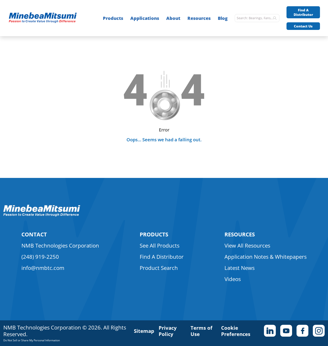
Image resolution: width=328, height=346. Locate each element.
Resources (199, 18)
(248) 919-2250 (40, 256)
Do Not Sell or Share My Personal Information (31, 340)
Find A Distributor (303, 12)
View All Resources (247, 245)
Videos (232, 279)
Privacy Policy (168, 331)
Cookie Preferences (235, 331)
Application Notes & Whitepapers (265, 256)
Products (113, 18)
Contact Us (303, 26)
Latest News (239, 267)
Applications (144, 18)
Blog (223, 18)
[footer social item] (270, 331)
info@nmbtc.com (42, 267)
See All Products (159, 245)
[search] (274, 18)
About (173, 18)
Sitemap (144, 331)
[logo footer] (41, 215)
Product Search (159, 267)
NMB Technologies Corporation (60, 245)
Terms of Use (201, 331)
